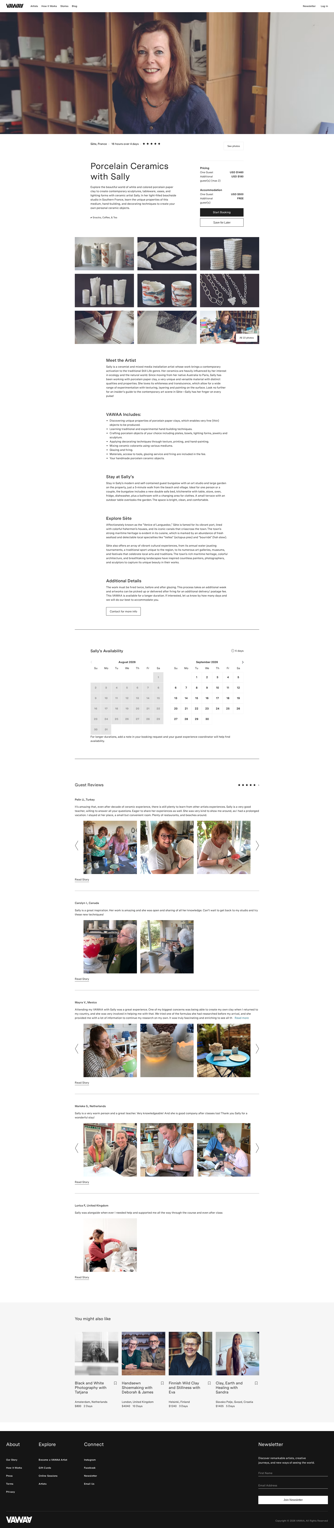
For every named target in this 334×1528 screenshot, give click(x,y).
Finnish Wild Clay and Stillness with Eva (184, 1387)
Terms (9, 1483)
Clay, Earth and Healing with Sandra (229, 1387)
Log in (324, 6)
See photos (233, 146)
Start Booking (222, 212)
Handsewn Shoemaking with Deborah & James (137, 1387)
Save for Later (221, 222)
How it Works (49, 6)
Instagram (90, 1459)
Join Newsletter (293, 1499)
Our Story (11, 1459)
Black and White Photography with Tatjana (90, 1387)
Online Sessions (48, 1475)
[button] (76, 846)
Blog (74, 6)
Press (9, 1475)
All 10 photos (247, 337)
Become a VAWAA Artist (53, 1459)
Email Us (89, 1483)
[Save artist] (115, 1383)
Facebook (90, 1467)
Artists (34, 6)
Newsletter (309, 6)
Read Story (82, 879)
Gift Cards (45, 1467)
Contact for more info (123, 611)
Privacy (10, 1491)
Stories (64, 6)
